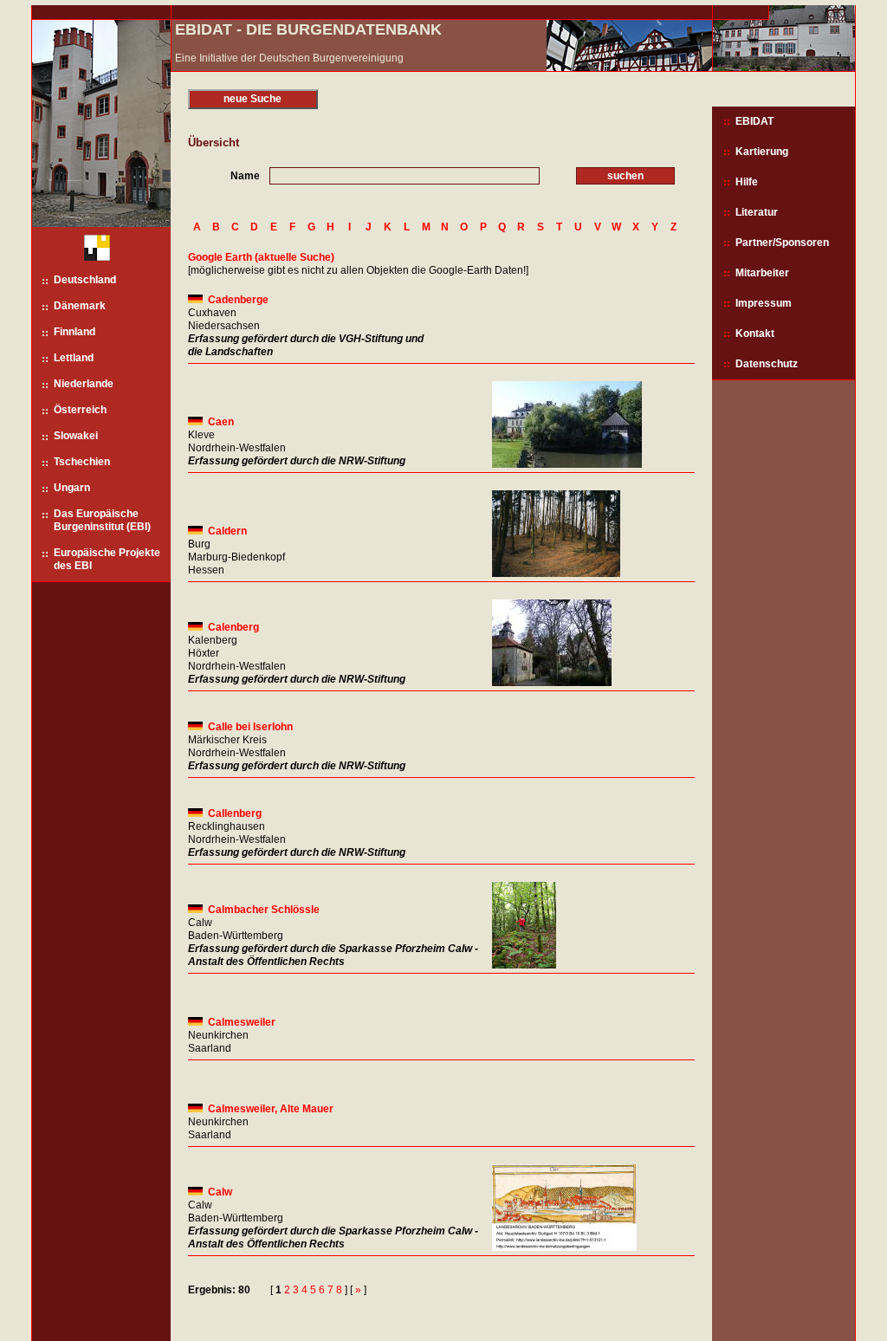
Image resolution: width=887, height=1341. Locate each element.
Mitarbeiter (762, 273)
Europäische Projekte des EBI (107, 559)
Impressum (763, 303)
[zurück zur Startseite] (90, 249)
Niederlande (83, 384)
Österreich (80, 410)
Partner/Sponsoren (782, 242)
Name (245, 176)
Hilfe (746, 182)
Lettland (74, 358)
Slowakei (76, 436)
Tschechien (82, 462)
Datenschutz (766, 364)
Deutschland (85, 280)
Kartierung (761, 152)
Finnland (74, 332)
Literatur (756, 212)
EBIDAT (754, 121)
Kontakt (754, 333)
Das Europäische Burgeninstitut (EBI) (102, 520)
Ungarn (72, 488)
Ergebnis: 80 (219, 1290)
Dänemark (80, 306)
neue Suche (252, 99)
